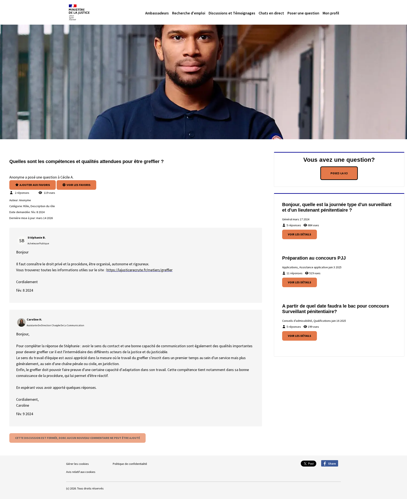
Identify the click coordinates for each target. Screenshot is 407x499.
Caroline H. (34, 319)
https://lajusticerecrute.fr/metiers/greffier (139, 269)
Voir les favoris (78, 185)
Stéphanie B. (37, 237)
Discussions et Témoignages (232, 13)
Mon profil (331, 13)
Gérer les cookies (77, 464)
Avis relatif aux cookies (80, 472)
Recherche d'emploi (188, 13)
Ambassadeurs (157, 13)
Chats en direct (271, 13)
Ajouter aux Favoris (34, 185)
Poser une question (303, 13)
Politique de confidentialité (130, 464)
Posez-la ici (339, 173)
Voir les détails (299, 234)
